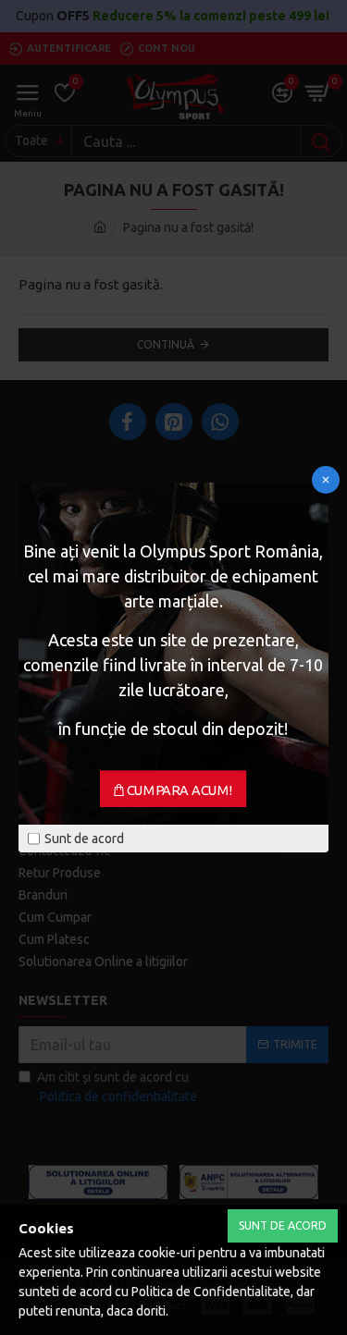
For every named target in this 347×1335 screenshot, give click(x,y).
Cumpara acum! (180, 790)
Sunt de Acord (283, 1225)
